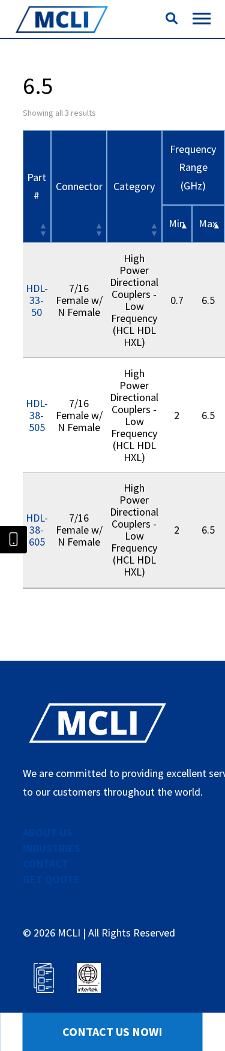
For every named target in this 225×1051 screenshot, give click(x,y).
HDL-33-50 (37, 300)
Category (134, 186)
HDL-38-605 (37, 530)
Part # (36, 186)
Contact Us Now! (112, 1031)
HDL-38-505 (37, 415)
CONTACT (45, 864)
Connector (79, 186)
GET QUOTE (51, 879)
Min (176, 223)
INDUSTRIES (51, 848)
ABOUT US (48, 832)
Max (208, 223)
